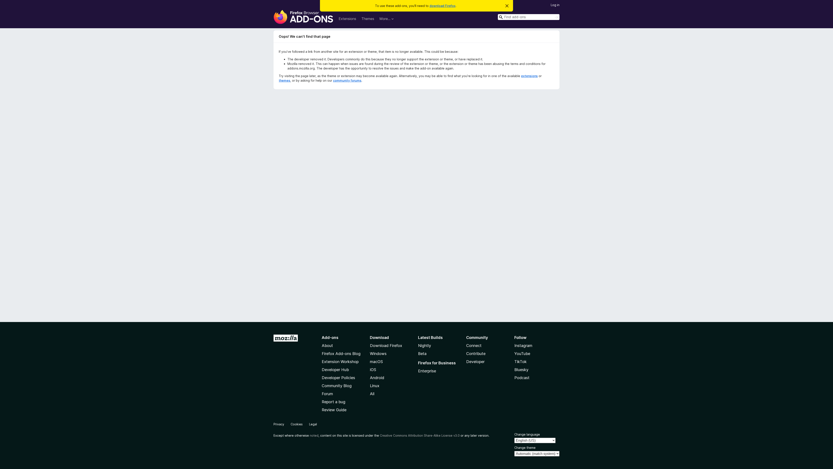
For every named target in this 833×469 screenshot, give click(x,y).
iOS (373, 369)
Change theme (525, 447)
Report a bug (333, 402)
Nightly (424, 345)
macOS (376, 361)
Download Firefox (386, 345)
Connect (474, 345)
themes (284, 80)
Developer (475, 361)
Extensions (347, 19)
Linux (374, 385)
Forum (327, 393)
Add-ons (330, 337)
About (327, 345)
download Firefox (443, 6)
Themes (367, 19)
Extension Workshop (340, 361)
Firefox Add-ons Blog (341, 353)
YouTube (522, 353)
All (372, 393)
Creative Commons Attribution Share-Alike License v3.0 (420, 435)
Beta (422, 353)
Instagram (523, 345)
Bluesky (521, 369)
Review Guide (334, 410)
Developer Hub (335, 369)
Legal (313, 424)
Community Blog (337, 385)
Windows (378, 353)
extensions (529, 76)
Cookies (297, 424)
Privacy (279, 424)
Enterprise (427, 371)
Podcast (522, 377)
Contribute (475, 353)
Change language (527, 434)
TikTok (520, 361)
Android (377, 377)
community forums (347, 80)
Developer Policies (338, 377)
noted (314, 435)
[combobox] (528, 17)
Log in (555, 5)
